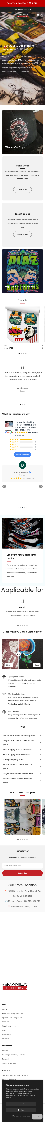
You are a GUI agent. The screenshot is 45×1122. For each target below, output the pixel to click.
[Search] (41, 15)
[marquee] (22, 590)
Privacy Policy (7, 1059)
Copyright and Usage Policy (13, 1055)
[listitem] (22, 9)
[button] (21, 103)
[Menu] (3, 15)
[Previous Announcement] (2, 9)
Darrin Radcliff (21, 472)
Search (5, 1050)
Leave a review (22, 454)
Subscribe (22, 873)
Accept (21, 1104)
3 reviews (22, 475)
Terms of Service (9, 1063)
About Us (6, 1038)
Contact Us (6, 1034)
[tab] (19, 353)
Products (6, 1022)
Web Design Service (10, 1026)
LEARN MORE (22, 190)
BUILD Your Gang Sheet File (13, 1013)
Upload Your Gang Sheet (12, 1017)
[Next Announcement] (42, 9)
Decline (21, 1110)
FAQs (4, 1030)
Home (4, 1009)
